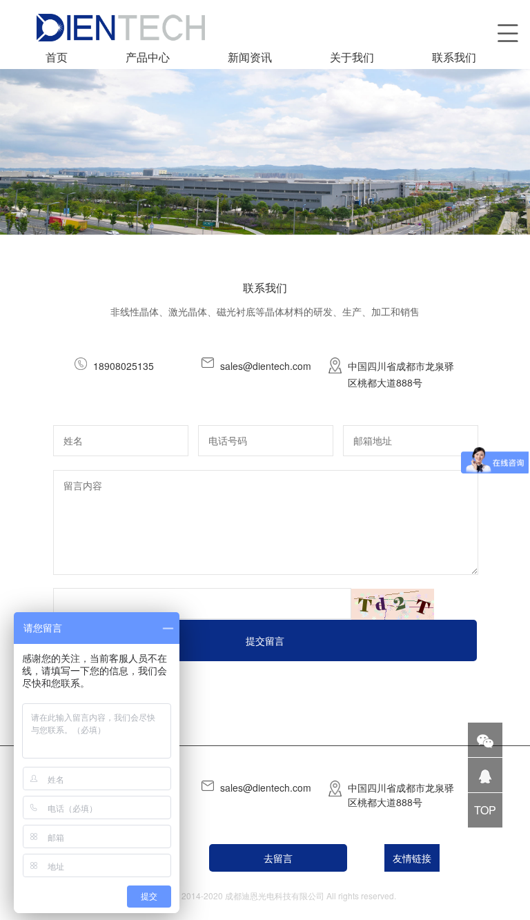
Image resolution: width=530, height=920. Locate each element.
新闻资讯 (250, 57)
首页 (57, 57)
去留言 (278, 858)
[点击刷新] (392, 604)
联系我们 (454, 57)
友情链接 (412, 858)
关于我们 (352, 57)
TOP (485, 810)
